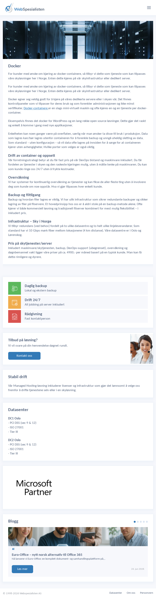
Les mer (22, 569)
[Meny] (149, 7)
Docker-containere (36, 108)
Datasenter (115, 593)
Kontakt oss (24, 355)
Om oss (131, 593)
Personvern (146, 593)
